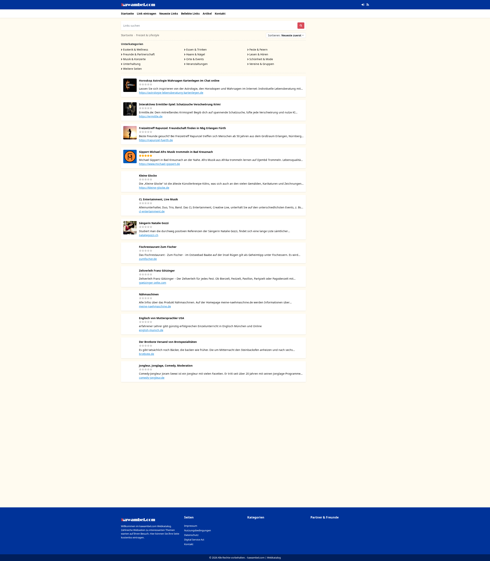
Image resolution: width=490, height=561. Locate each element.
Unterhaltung (131, 64)
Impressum (190, 525)
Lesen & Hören (258, 54)
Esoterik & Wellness (135, 49)
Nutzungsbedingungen (197, 530)
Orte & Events (194, 59)
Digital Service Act (194, 539)
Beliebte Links (190, 13)
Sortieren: (284, 35)
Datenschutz (191, 535)
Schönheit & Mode (261, 59)
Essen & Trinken (196, 49)
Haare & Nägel (195, 54)
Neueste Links (168, 13)
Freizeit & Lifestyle (147, 35)
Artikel (207, 13)
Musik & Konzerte (134, 59)
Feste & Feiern (258, 49)
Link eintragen (146, 13)
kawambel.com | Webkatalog (264, 557)
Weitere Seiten (132, 68)
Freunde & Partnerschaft (138, 54)
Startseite (127, 13)
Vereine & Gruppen (261, 64)
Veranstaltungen (196, 64)
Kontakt (220, 13)
